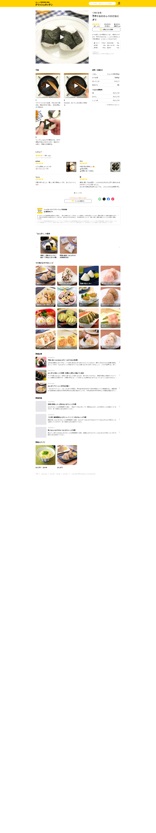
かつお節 (95, 77)
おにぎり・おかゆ (55, 474)
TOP (37, 474)
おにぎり (65, 474)
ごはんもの (44, 474)
